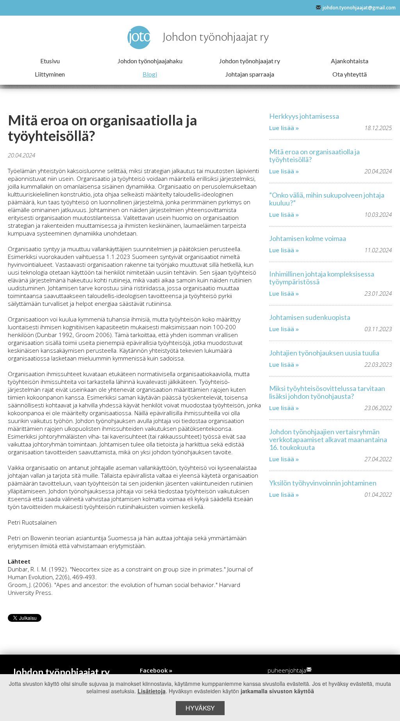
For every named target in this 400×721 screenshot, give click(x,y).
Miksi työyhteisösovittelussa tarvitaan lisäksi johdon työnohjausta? (327, 392)
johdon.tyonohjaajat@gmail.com (359, 7)
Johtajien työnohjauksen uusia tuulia (324, 352)
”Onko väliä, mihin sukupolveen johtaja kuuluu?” (326, 199)
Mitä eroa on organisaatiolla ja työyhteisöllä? (314, 155)
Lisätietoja (152, 691)
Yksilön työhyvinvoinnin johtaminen (323, 482)
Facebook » (156, 670)
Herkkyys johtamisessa (304, 116)
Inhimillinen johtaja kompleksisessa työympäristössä (321, 277)
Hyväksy (200, 707)
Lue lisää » (284, 128)
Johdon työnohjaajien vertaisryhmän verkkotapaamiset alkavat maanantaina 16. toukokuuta (328, 439)
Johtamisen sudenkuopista (309, 317)
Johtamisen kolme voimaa (307, 238)
